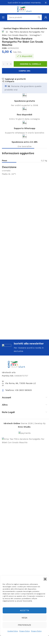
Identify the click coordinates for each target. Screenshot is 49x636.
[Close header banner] (45, 2)
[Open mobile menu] (3, 17)
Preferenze (24, 625)
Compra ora (24, 71)
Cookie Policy (12, 631)
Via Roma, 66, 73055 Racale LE (20, 383)
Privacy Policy (24, 631)
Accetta (24, 610)
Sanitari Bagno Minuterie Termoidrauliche (25, 28)
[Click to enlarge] (7, 32)
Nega (24, 618)
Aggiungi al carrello (30, 64)
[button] (45, 579)
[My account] (45, 17)
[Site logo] (24, 9)
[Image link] (16, 364)
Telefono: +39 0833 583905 (18, 390)
